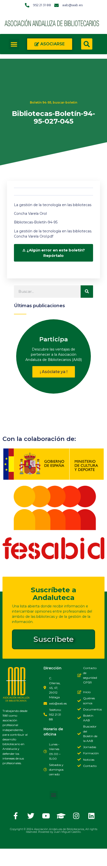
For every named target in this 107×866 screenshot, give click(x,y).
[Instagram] (76, 816)
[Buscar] (87, 291)
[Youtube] (46, 816)
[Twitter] (31, 816)
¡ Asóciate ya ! (53, 371)
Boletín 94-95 (40, 102)
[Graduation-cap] (61, 816)
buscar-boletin (65, 102)
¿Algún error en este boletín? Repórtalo (56, 253)
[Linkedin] (92, 816)
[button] (14, 44)
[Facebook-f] (16, 816)
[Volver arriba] (8, 857)
